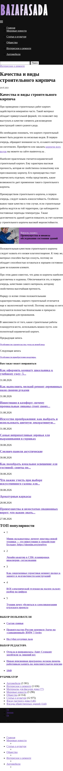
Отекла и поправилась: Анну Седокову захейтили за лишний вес (29, 653)
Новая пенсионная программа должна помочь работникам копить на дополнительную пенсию (34, 662)
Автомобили (13, 54)
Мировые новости (16, 30)
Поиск (35, 63)
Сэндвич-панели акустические (21, 451)
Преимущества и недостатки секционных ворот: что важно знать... (29, 510)
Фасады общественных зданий (26, 703)
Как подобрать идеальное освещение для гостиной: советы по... (28, 465)
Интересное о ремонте (18, 48)
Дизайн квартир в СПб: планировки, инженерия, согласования (28, 559)
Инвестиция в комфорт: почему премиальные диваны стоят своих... (25, 404)
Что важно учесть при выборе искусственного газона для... (21, 481)
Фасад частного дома (21, 700)
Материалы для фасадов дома (25, 689)
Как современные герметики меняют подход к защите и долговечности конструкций (33, 574)
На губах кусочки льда (19, 639)
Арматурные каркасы (15, 496)
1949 (9, 670)
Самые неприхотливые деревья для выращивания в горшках (25, 436)
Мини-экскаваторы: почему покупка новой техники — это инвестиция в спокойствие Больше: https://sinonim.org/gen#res (31, 541)
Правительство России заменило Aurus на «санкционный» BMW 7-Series (31, 631)
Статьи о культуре (16, 36)
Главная (10, 27)
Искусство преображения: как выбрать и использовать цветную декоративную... (29, 420)
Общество (12, 42)
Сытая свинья (14, 623)
